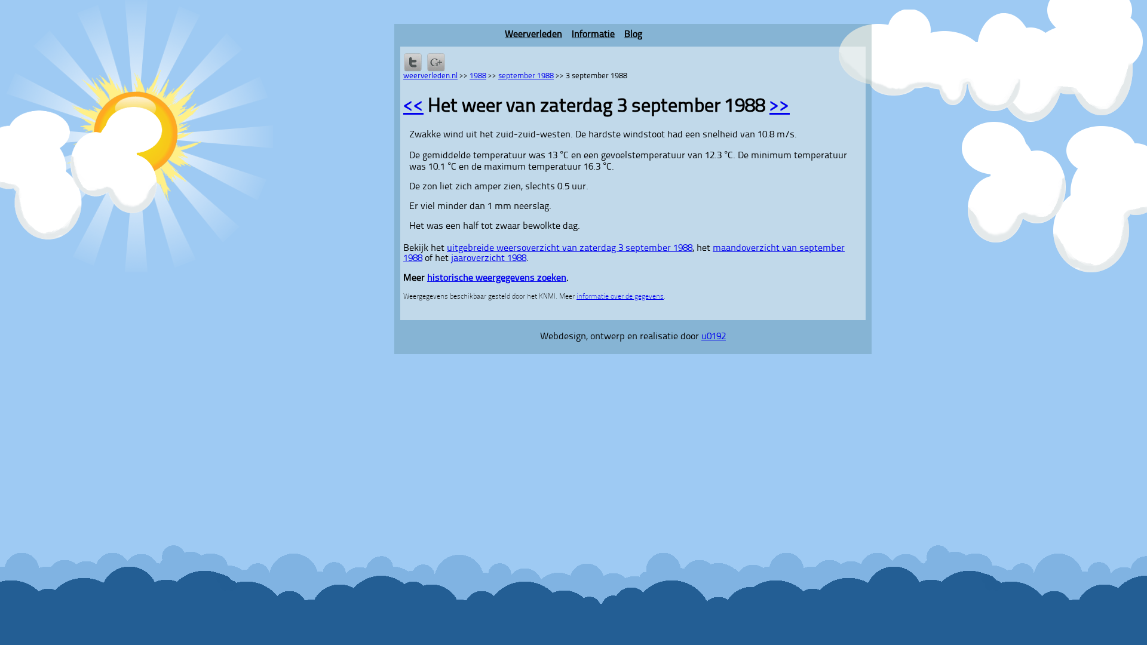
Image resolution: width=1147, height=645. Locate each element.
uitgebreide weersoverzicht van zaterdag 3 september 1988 (569, 248)
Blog (633, 34)
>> (779, 106)
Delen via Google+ (436, 62)
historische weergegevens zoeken (496, 278)
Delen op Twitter (412, 62)
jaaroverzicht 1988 (488, 258)
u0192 (713, 337)
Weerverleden (533, 34)
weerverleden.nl (430, 76)
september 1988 (526, 76)
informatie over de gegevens (620, 296)
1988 (478, 76)
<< (413, 106)
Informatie (593, 34)
